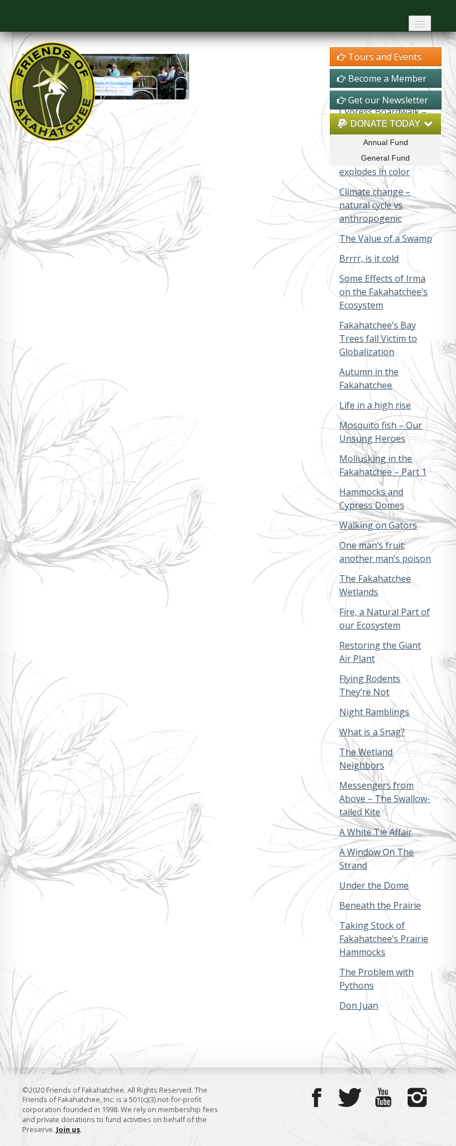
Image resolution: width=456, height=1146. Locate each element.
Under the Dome (374, 885)
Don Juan (358, 1005)
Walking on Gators (378, 525)
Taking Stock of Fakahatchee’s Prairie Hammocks (383, 938)
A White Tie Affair (375, 832)
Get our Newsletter (387, 100)
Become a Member (386, 78)
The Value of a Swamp (385, 238)
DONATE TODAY (385, 123)
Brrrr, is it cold (369, 258)
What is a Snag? (372, 732)
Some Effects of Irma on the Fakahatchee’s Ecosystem (383, 291)
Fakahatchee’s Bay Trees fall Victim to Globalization (378, 338)
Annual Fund (385, 142)
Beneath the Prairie (380, 905)
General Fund (385, 157)
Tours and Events (384, 57)
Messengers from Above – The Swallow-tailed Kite (384, 798)
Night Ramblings (374, 712)
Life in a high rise (375, 405)
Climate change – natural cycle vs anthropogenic (374, 205)
